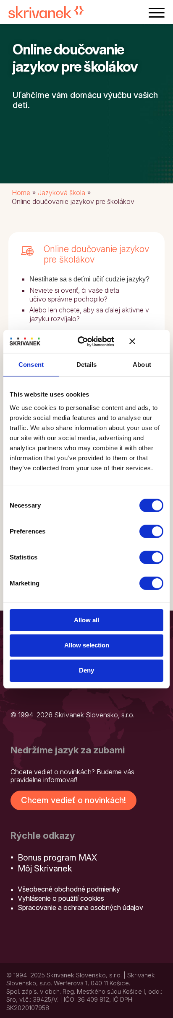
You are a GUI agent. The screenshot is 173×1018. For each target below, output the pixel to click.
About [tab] (142, 364)
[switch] (151, 531)
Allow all (86, 619)
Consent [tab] (31, 364)
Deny (86, 670)
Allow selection (86, 645)
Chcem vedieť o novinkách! (73, 800)
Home (21, 192)
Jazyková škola (61, 192)
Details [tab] (86, 364)
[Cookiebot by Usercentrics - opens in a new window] (83, 341)
